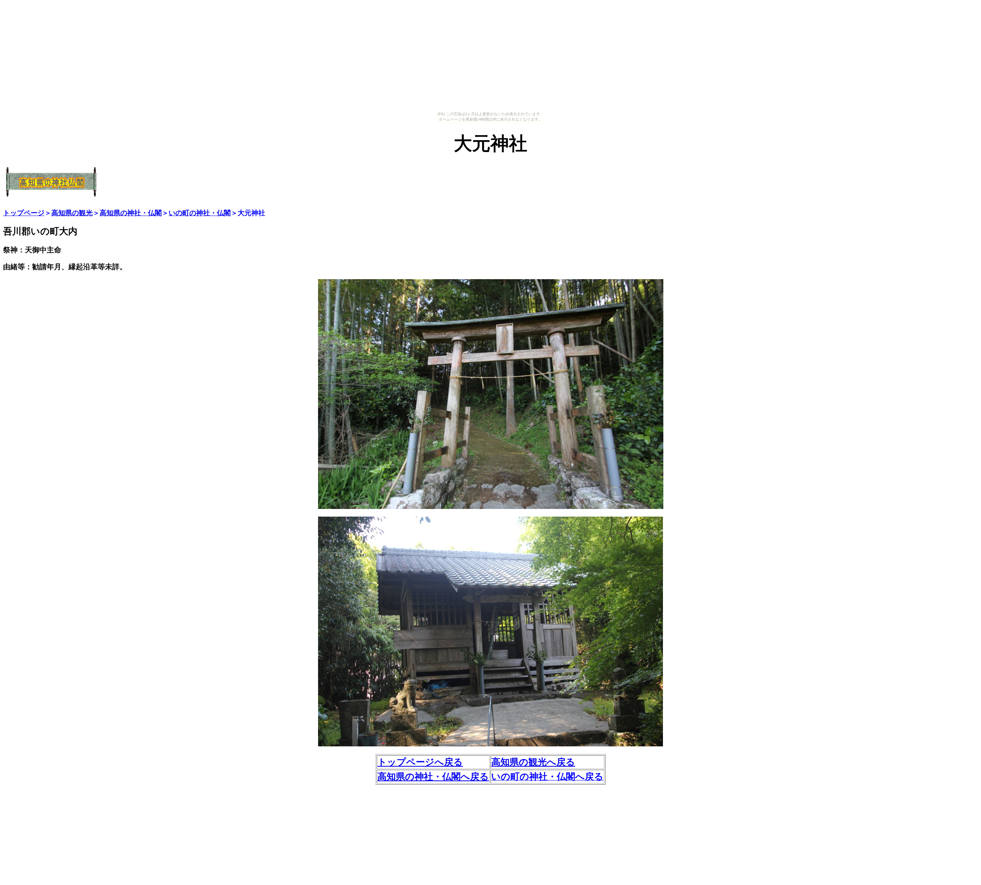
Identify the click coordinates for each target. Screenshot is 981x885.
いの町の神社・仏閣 (200, 213)
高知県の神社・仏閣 (131, 213)
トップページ (23, 213)
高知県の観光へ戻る (533, 762)
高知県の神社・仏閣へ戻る (433, 777)
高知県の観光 (72, 213)
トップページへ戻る (420, 762)
